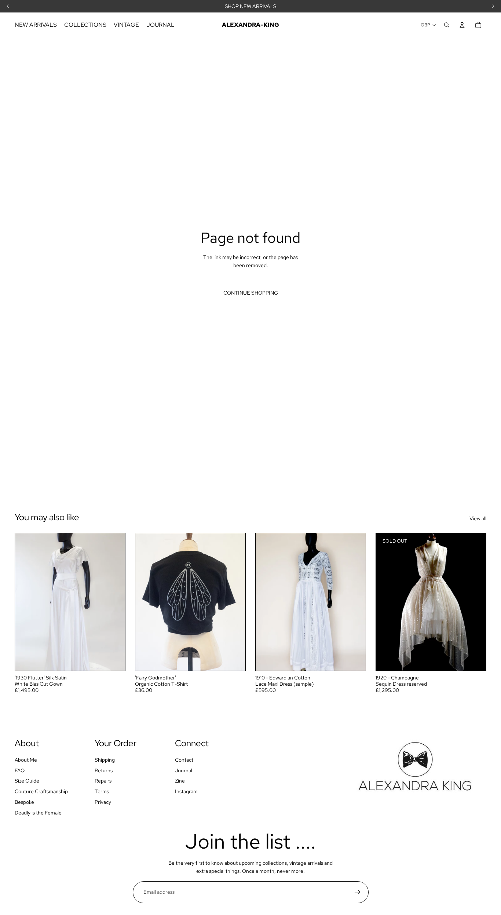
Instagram (186, 791)
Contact (184, 760)
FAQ (20, 770)
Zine (180, 780)
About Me (26, 760)
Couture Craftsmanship (41, 791)
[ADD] (113, 659)
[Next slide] (114, 602)
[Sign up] (357, 892)
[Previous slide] (26, 602)
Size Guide (27, 780)
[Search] (447, 25)
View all (477, 518)
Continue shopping (250, 292)
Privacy (103, 802)
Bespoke (24, 802)
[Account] (462, 25)
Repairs (103, 780)
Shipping (105, 760)
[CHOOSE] (234, 659)
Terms (102, 791)
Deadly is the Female (38, 812)
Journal (183, 770)
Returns (104, 770)
